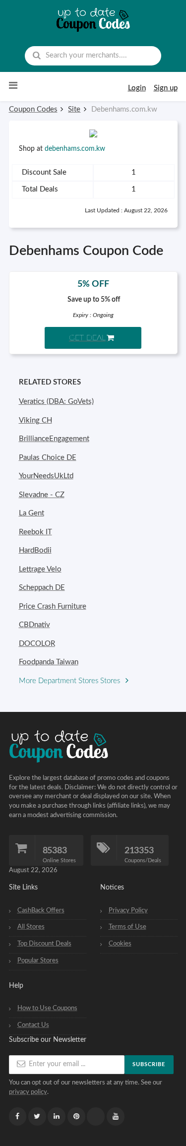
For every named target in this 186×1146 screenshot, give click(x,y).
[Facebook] (18, 1116)
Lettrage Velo (40, 569)
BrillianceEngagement (54, 439)
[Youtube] (115, 1116)
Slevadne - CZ (41, 495)
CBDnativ (34, 625)
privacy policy (28, 1092)
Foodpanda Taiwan (48, 662)
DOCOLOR (37, 643)
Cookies (120, 944)
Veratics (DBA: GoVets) (56, 401)
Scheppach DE (42, 587)
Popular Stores (38, 960)
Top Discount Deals (44, 944)
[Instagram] (96, 1116)
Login (137, 88)
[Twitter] (37, 1116)
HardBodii (35, 550)
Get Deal (87, 338)
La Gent (31, 513)
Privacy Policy (128, 910)
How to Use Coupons (47, 1008)
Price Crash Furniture (52, 606)
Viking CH (35, 420)
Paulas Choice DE (47, 457)
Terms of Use (127, 927)
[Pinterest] (76, 1116)
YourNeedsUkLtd (46, 476)
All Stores (31, 927)
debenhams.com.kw (75, 148)
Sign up (166, 88)
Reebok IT (35, 532)
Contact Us (33, 1025)
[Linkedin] (56, 1116)
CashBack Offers (40, 910)
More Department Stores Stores (70, 681)
